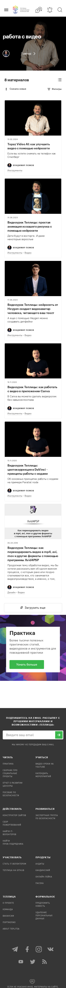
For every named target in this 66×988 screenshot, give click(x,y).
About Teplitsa (11, 929)
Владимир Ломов (23, 165)
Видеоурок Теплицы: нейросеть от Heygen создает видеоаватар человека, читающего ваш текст (32, 309)
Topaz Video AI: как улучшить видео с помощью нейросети (28, 146)
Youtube (21, 961)
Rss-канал (44, 961)
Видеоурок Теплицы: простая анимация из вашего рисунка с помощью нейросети (29, 226)
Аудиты (40, 864)
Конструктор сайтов (14, 816)
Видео (28, 252)
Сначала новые (18, 88)
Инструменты (14, 170)
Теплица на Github (13, 870)
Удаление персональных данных (44, 916)
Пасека (40, 883)
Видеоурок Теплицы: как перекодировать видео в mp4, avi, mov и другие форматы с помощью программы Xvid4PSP (32, 554)
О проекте (8, 903)
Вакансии (8, 916)
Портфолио (9, 922)
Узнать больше (26, 664)
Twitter (33, 961)
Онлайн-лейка (44, 877)
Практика (8, 764)
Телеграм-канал (15, 949)
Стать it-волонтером (14, 864)
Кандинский (43, 870)
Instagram (39, 949)
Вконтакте (50, 949)
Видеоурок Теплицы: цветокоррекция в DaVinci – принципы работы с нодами (27, 469)
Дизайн (11, 592)
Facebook (27, 949)
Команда (8, 910)
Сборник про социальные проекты (10, 773)
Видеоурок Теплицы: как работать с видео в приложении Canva (32, 389)
